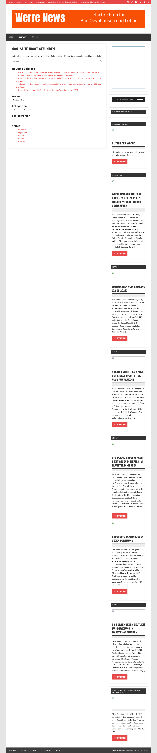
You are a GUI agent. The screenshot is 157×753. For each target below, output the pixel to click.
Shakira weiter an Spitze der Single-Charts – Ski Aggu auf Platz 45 (128, 376)
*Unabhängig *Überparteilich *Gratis (92, 2)
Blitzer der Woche (123, 143)
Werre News (28, 2)
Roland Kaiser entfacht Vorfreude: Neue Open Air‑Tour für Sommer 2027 (48, 90)
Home (11, 37)
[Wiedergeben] (115, 99)
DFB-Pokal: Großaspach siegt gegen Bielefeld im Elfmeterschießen (127, 461)
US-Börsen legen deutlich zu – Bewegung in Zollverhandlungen (128, 628)
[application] (128, 99)
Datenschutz (23, 129)
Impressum (22, 132)
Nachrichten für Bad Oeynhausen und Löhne (62, 2)
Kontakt (22, 37)
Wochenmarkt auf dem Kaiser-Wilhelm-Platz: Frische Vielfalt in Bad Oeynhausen (126, 200)
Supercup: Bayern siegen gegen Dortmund (128, 539)
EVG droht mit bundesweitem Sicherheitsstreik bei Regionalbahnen (45, 75)
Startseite (12, 750)
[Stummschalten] (135, 99)
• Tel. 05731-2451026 (14, 2)
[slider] (140, 99)
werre (13, 120)
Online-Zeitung (40, 2)
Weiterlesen (120, 161)
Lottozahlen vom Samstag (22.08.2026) (128, 289)
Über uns (22, 141)
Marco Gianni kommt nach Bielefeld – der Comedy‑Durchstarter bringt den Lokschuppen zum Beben (59, 72)
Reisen (35, 37)
